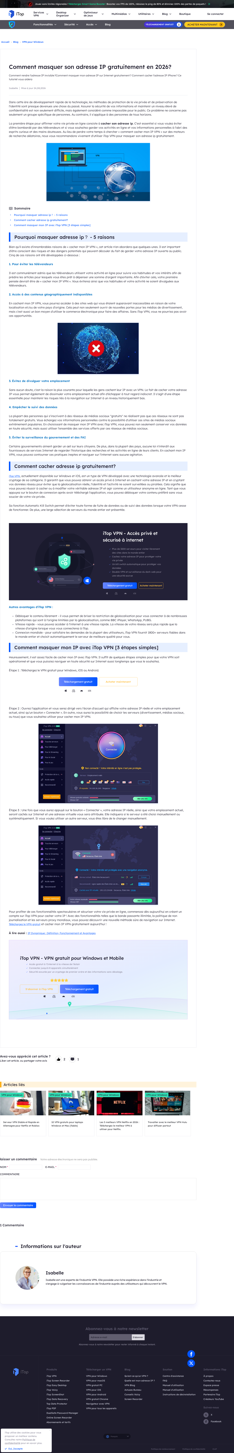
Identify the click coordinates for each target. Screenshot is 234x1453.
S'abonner (138, 1337)
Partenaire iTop (211, 1394)
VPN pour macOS (95, 1380)
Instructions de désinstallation (179, 1394)
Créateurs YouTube (213, 1399)
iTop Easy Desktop (56, 1385)
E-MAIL (50, 1167)
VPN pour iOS (93, 1389)
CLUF (215, 1449)
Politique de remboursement (163, 1449)
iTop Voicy (52, 1389)
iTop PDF (51, 1408)
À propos (208, 1376)
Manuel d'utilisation (173, 1385)
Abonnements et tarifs (58, 1422)
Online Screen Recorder (59, 1417)
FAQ (165, 1380)
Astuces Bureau (132, 1389)
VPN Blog (129, 1385)
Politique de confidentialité (193, 1449)
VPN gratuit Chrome (97, 1399)
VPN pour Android (96, 1394)
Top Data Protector (56, 1403)
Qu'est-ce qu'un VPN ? (136, 1376)
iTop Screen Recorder (58, 1380)
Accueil (5, 41)
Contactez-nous (211, 1380)
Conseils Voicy (132, 1394)
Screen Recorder (133, 1399)
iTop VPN (14, 476)
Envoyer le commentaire (18, 1205)
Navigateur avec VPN (98, 1403)
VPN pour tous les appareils (101, 1408)
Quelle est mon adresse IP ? (139, 1380)
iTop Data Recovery (57, 1399)
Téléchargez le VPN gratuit (24, 924)
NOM (4, 1167)
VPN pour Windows (32, 41)
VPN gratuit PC (94, 1385)
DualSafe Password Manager (62, 1413)
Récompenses (210, 1389)
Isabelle (13, 88)
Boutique (185, 13)
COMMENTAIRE (10, 1174)
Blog (108, 24)
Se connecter (215, 13)
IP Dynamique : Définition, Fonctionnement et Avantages (62, 933)
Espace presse (211, 1385)
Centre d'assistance (173, 1376)
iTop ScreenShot (55, 1394)
